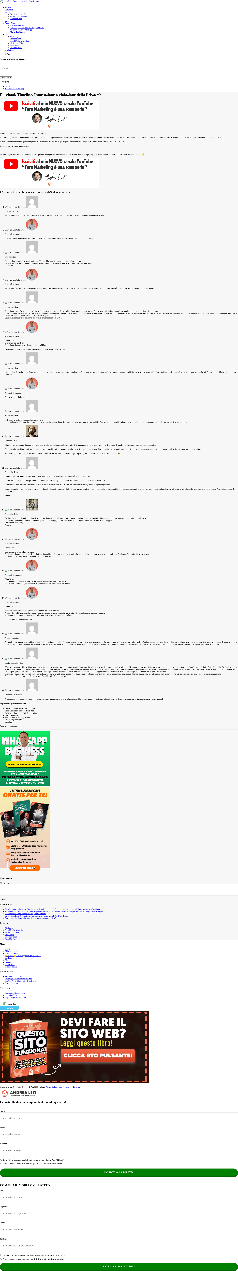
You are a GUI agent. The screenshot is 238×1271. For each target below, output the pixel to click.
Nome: (2, 1190)
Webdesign (14, 45)
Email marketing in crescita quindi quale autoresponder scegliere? (30, 918)
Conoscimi (9, 10)
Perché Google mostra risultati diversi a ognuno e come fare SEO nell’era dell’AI (36, 916)
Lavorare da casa (11, 983)
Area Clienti (10, 965)
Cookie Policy (64, 1087)
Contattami (9, 50)
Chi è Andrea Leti (12, 951)
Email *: (3, 1127)
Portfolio (8, 958)
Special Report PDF (18, 25)
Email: (2, 1223)
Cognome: (4, 1207)
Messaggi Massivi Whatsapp (21, 30)
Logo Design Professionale (15, 997)
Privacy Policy (51, 1087)
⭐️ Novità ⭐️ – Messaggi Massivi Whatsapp (23, 956)
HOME (8, 7)
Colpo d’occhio (11, 967)
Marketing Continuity (18, 16)
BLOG (8, 34)
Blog (7, 960)
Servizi (7, 12)
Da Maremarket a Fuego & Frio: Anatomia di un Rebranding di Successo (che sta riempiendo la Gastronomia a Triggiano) (52, 909)
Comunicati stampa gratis (15, 993)
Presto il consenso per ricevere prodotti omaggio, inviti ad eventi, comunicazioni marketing (32, 1164)
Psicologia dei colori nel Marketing (18, 979)
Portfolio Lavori (16, 19)
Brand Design (15, 39)
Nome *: (3, 1111)
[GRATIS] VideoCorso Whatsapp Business (27, 28)
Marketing (14, 36)
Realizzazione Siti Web (19, 14)
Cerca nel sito (6, 78)
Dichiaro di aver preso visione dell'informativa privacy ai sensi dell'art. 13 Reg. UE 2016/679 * (33, 1160)
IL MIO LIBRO (11, 953)
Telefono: (3, 1239)
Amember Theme (12, 995)
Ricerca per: (4, 883)
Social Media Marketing (19, 41)
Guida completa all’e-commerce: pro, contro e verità (25, 914)
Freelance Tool (16, 48)
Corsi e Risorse (11, 23)
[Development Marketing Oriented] (19, 1)
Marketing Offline (17, 43)
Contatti (8, 962)
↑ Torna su (75, 1087)
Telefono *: (4, 1143)
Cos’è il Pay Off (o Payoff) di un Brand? (21, 981)
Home (7, 86)
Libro (7, 21)
